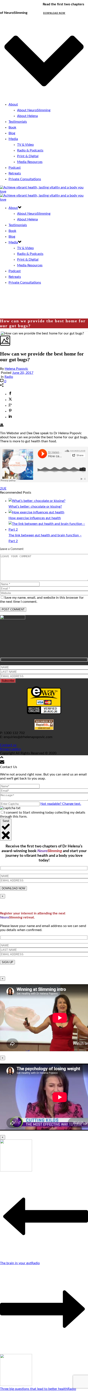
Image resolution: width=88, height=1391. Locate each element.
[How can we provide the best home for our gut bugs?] (0, 333)
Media (13, 139)
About (13, 104)
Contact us (8, 745)
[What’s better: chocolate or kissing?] (37, 501)
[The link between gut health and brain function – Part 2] (48, 529)
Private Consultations (25, 179)
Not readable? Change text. (60, 803)
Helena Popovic (16, 368)
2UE (3, 488)
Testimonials (18, 121)
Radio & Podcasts (30, 150)
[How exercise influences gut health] (36, 512)
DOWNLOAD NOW (54, 13)
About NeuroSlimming (33, 110)
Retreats (15, 173)
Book (12, 127)
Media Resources (30, 162)
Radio (8, 376)
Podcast (15, 167)
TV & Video (25, 144)
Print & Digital (27, 156)
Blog (12, 133)
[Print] (1, 425)
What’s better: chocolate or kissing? (35, 506)
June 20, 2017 (22, 372)
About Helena (27, 116)
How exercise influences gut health (35, 518)
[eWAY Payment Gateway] (44, 713)
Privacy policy (10, 749)
